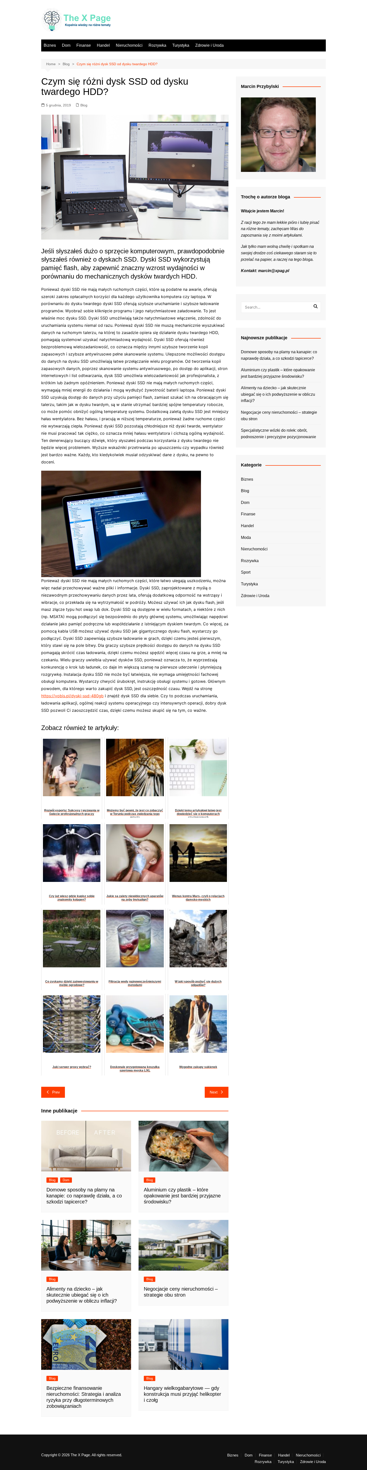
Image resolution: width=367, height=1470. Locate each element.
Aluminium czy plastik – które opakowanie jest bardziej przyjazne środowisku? (182, 1195)
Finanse (83, 45)
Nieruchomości (129, 45)
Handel (103, 45)
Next (213, 1092)
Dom (66, 45)
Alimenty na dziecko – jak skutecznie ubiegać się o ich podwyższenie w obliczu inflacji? (81, 1295)
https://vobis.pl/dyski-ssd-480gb (72, 695)
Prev (56, 1092)
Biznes (50, 45)
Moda (246, 537)
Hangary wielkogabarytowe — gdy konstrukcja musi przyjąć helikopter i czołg (182, 1394)
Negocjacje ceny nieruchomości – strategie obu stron (279, 415)
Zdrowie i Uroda (209, 45)
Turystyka (180, 45)
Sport (245, 572)
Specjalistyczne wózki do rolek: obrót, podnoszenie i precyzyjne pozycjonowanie (278, 433)
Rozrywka (157, 45)
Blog (83, 105)
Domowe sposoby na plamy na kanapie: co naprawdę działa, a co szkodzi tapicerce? (84, 1195)
